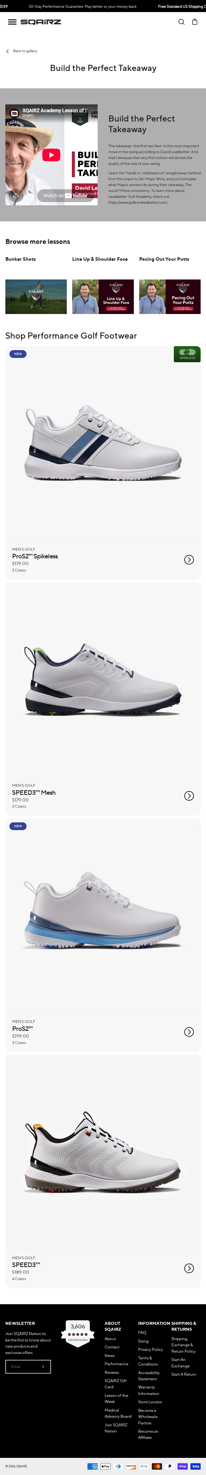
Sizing (143, 1341)
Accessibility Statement (149, 1375)
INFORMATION (152, 1323)
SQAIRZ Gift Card (116, 1383)
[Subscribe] (43, 1366)
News (110, 1355)
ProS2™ (22, 1028)
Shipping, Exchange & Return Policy (183, 1345)
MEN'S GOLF (23, 549)
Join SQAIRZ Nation (116, 1428)
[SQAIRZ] (41, 22)
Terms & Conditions (148, 1361)
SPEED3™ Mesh (34, 792)
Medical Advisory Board (118, 1413)
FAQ (142, 1332)
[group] (36, 282)
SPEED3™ (26, 1265)
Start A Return (183, 1374)
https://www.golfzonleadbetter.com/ (137, 202)
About (110, 1338)
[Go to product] (189, 560)
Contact (112, 1346)
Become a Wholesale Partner (147, 1416)
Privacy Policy (150, 1349)
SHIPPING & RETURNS (183, 1326)
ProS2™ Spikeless (35, 556)
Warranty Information (148, 1390)
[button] (12, 22)
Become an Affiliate (148, 1434)
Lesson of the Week (116, 1398)
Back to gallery (24, 50)
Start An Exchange (180, 1362)
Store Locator (150, 1401)
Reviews (112, 1372)
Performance (116, 1363)
